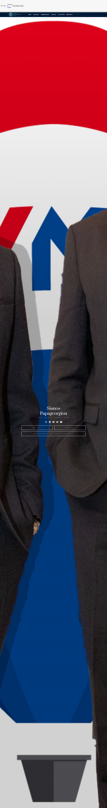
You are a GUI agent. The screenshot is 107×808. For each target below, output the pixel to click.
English (70, 14)
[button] (37, 427)
